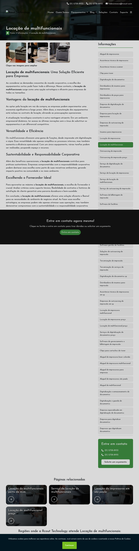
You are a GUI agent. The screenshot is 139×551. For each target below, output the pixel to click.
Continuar (69, 545)
